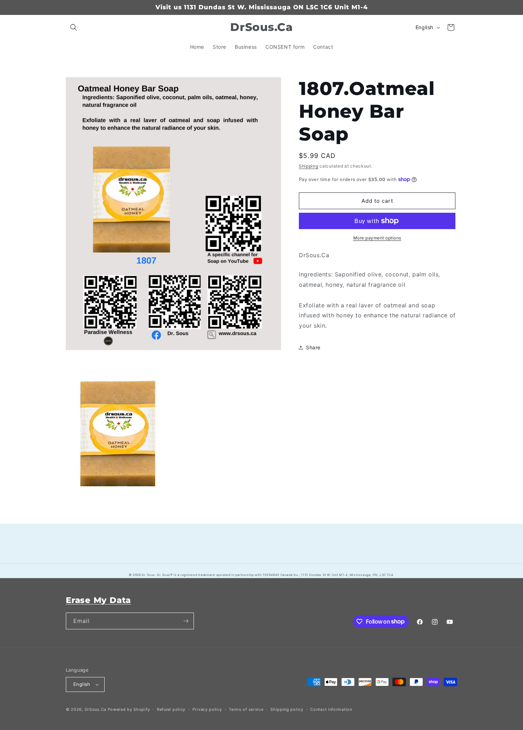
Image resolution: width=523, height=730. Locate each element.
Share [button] (313, 347)
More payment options (377, 237)
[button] (73, 27)
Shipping (308, 166)
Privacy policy (207, 709)
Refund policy (171, 709)
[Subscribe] (186, 621)
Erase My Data (98, 600)
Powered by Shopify (129, 709)
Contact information (331, 709)
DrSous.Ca (95, 709)
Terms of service (246, 709)
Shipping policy (286, 709)
